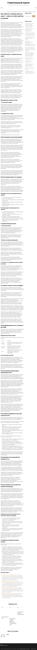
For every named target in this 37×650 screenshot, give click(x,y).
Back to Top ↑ (33, 648)
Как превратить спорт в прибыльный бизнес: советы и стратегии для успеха (30, 72)
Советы (5, 11)
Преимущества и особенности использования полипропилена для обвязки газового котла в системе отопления (11, 581)
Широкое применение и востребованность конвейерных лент (29, 29)
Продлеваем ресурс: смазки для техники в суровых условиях (30, 38)
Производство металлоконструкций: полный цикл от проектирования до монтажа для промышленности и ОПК (30, 43)
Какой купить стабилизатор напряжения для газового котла (13, 593)
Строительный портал (18, 2)
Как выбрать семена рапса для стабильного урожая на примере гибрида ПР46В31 (30, 34)
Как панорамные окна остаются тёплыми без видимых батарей (29, 65)
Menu (2, 7)
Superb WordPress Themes (25, 648)
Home (2, 11)
